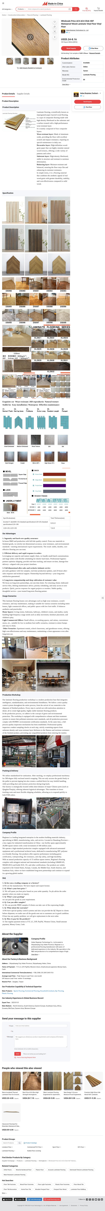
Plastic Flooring (7, 993)
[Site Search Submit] (75, 9)
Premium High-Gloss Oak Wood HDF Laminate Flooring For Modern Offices (93, 1094)
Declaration (74, 1205)
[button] (3, 3)
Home (4, 15)
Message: (10, 1037)
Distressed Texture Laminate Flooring (81, 1170)
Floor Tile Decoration (10, 1189)
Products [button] (21, 9)
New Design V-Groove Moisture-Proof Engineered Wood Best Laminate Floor (72, 1094)
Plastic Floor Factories (62, 1184)
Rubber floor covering (34, 1151)
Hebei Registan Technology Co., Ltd (77, 30)
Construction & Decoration (16, 15)
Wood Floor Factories (27, 1184)
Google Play (20, 1199)
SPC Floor (81, 1147)
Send (17, 1054)
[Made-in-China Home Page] (52, 4)
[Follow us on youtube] (96, 1199)
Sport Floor (56, 1147)
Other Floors (8, 1170)
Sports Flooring (19, 991)
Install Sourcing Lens (53, 1199)
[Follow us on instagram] (93, 1199)
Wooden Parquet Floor (42, 1189)
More (4, 1193)
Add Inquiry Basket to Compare (30, 68)
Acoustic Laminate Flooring (56, 1170)
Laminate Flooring (46, 15)
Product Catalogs (31, 1143)
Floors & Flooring (32, 15)
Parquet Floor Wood (60, 1189)
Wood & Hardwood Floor (23, 1170)
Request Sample (94, 53)
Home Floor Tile (26, 1189)
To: (12, 1031)
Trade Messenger (34, 1199)
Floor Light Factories (44, 1184)
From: (11, 1026)
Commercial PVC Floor (34, 1147)
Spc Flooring (59, 991)
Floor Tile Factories (10, 1184)
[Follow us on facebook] (87, 1199)
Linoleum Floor (6, 1147)
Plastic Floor (40, 1170)
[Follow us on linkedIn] (102, 1199)
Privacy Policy (84, 1205)
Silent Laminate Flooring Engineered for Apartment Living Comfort (51, 1094)
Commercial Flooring (32, 991)
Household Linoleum (47, 991)
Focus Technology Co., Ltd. (38, 1205)
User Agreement (63, 1205)
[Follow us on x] (90, 1199)
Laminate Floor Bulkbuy (78, 1189)
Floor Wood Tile (78, 1184)
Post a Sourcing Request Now (25, 1057)
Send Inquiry (71, 48)
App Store (7, 1199)
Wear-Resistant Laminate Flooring (14, 1175)
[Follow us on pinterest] (99, 1199)
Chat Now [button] (94, 48)
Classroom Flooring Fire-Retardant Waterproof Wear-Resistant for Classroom (11, 1126)
